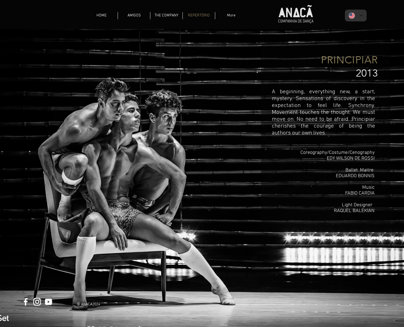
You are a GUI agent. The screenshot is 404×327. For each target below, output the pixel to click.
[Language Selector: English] (356, 15)
